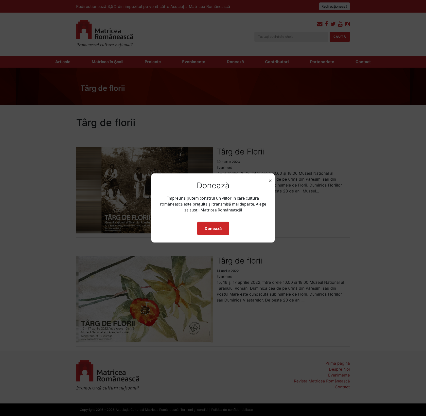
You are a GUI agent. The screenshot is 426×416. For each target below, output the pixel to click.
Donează (213, 228)
